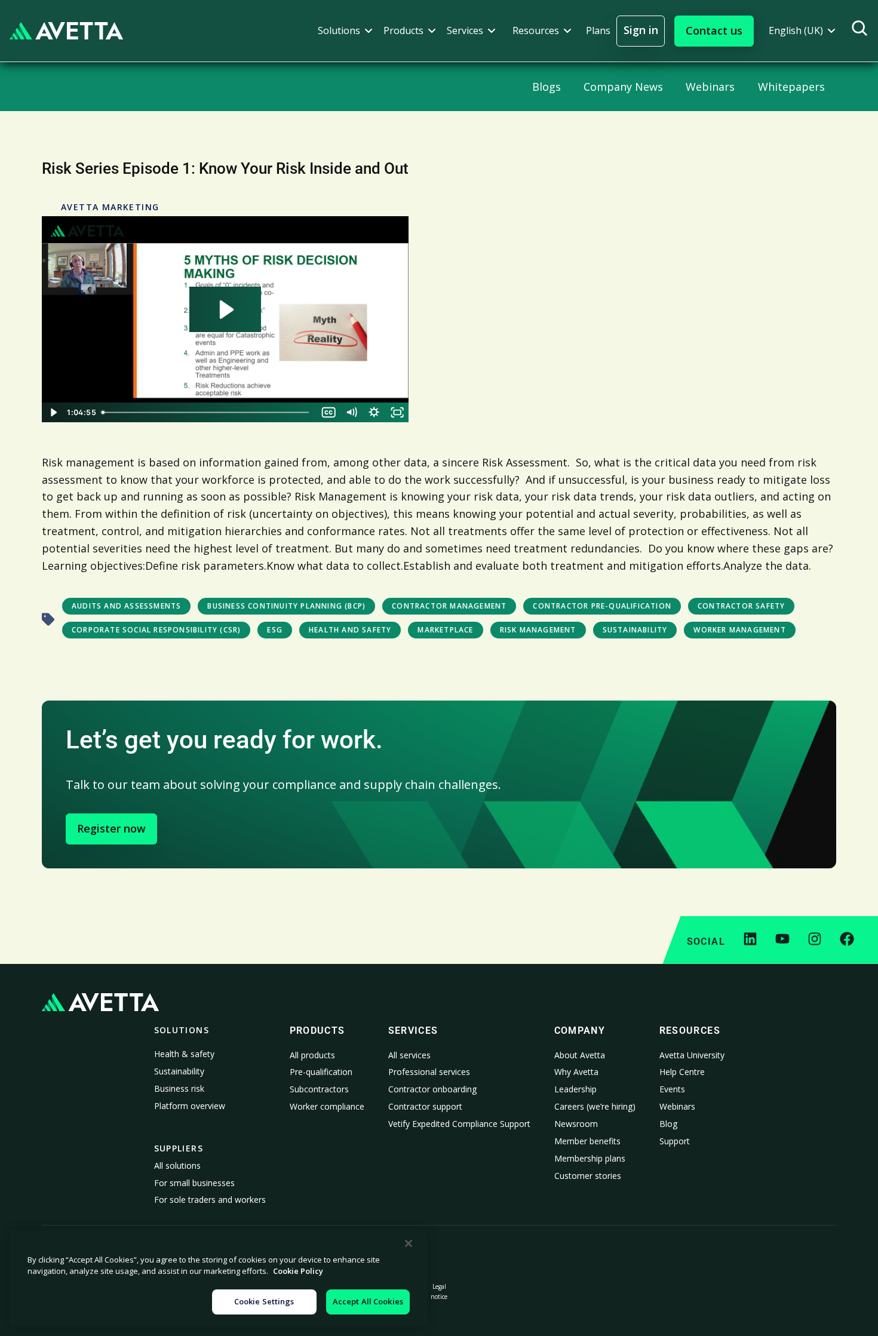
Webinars (677, 1106)
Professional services (429, 1071)
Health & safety (184, 1053)
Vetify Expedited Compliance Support (459, 1123)
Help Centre (682, 1071)
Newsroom (576, 1123)
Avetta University (691, 1055)
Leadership (575, 1089)
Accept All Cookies (368, 1301)
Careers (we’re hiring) (595, 1106)
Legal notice (439, 1291)
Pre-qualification (321, 1071)
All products (312, 1055)
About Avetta (579, 1055)
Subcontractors (319, 1089)
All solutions (177, 1165)
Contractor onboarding (432, 1089)
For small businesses (194, 1182)
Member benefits (587, 1141)
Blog (668, 1123)
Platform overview (189, 1105)
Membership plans (589, 1158)
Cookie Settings (264, 1301)
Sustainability (179, 1071)
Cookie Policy (298, 1271)
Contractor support (425, 1106)
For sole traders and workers (210, 1199)
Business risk (179, 1088)
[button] (345, 30)
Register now (111, 828)
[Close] (408, 1243)
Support (674, 1141)
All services (409, 1055)
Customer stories (587, 1175)
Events (672, 1089)
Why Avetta (576, 1071)
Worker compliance (327, 1106)
